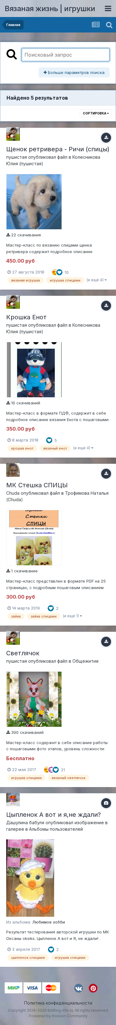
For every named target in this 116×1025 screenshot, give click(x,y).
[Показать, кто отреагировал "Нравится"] (59, 271)
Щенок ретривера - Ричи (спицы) (58, 149)
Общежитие (85, 661)
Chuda (12, 493)
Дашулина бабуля (25, 822)
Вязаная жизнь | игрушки (50, 8)
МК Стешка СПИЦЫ (37, 485)
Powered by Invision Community (58, 1016)
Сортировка (95, 113)
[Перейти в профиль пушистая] (13, 134)
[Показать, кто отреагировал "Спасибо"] (51, 769)
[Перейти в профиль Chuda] (13, 470)
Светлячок (22, 653)
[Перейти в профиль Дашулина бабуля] (13, 799)
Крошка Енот (26, 317)
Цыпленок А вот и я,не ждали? (53, 814)
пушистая (16, 157)
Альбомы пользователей (56, 829)
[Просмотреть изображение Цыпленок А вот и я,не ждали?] (30, 877)
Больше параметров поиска (76, 72)
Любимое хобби (48, 921)
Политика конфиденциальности (58, 1003)
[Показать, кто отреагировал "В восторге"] (55, 271)
